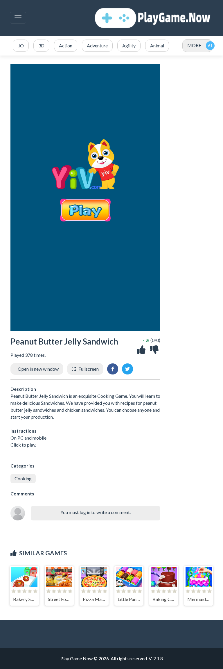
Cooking (23, 478)
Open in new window (38, 369)
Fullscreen (88, 369)
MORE (194, 45)
